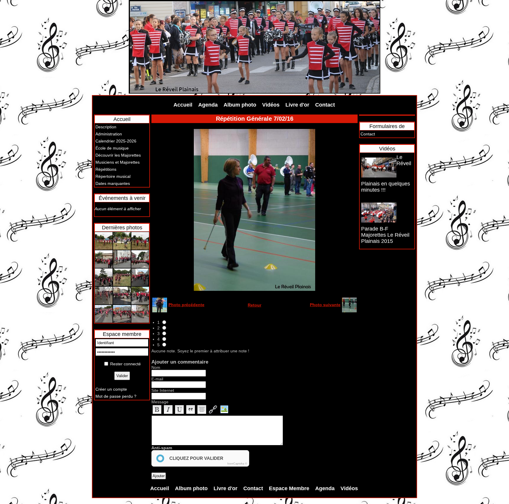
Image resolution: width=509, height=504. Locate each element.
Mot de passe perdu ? (115, 396)
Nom (155, 367)
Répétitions (105, 169)
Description (105, 127)
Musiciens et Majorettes (117, 162)
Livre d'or (297, 105)
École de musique (112, 148)
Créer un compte (111, 389)
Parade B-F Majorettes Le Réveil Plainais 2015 (385, 235)
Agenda (208, 105)
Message (159, 401)
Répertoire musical (112, 176)
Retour (254, 305)
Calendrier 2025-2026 (115, 141)
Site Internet (162, 390)
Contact (325, 105)
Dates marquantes (112, 183)
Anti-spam (161, 447)
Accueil (182, 105)
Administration (108, 134)
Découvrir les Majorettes (118, 155)
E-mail (157, 379)
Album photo (240, 105)
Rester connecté (125, 364)
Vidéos (271, 105)
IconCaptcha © (237, 463)
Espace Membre (289, 488)
